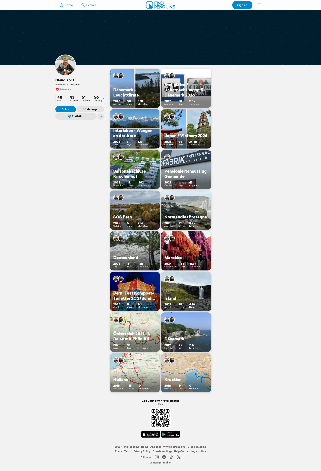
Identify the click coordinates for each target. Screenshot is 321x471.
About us (155, 447)
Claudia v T (65, 79)
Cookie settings (162, 451)
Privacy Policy (142, 451)
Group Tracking (196, 447)
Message (92, 109)
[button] (260, 5)
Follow (65, 109)
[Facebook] (164, 457)
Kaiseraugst (63, 89)
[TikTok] (171, 457)
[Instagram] (157, 457)
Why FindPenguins (174, 447)
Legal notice (198, 451)
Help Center (181, 451)
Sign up (242, 5)
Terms (128, 451)
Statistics (78, 116)
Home (144, 447)
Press (118, 451)
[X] (179, 457)
